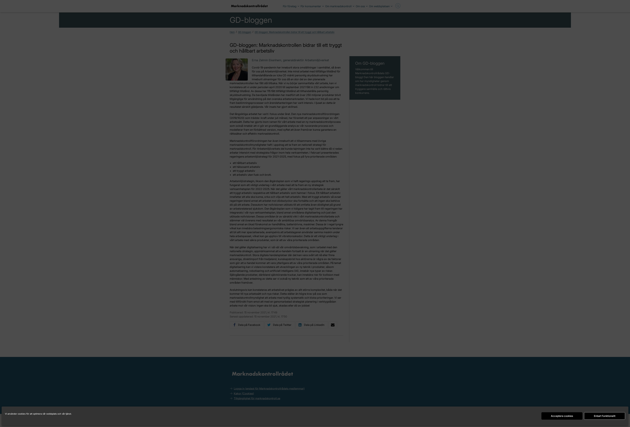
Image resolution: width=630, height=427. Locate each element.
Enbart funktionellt (604, 416)
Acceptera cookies (562, 416)
